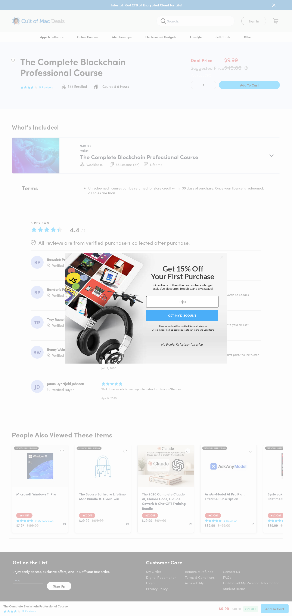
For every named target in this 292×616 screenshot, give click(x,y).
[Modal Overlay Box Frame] (146, 308)
